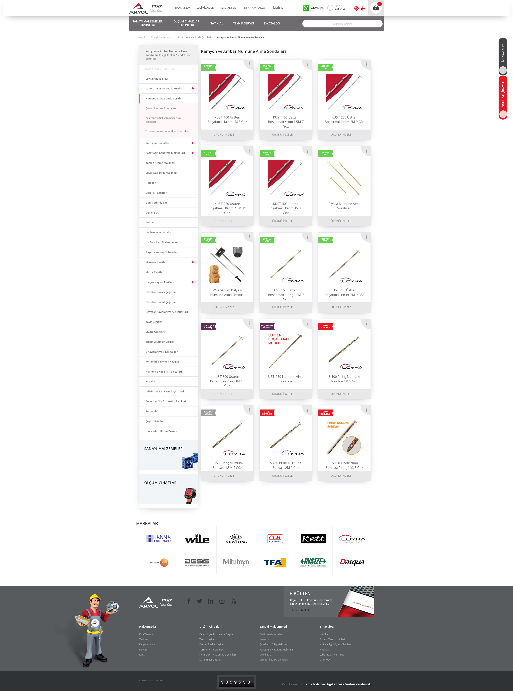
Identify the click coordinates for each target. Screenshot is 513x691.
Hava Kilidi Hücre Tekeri (161, 431)
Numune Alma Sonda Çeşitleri (194, 37)
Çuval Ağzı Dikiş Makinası (161, 172)
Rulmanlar (152, 411)
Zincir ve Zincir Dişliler (160, 341)
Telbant (150, 222)
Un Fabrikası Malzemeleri (161, 242)
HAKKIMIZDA (183, 7)
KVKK (142, 654)
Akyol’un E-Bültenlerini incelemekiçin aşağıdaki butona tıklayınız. (311, 602)
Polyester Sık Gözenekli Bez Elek (165, 401)
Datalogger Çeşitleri (210, 659)
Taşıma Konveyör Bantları (161, 252)
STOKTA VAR (208, 67)
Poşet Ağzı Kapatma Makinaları (165, 153)
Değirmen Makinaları (158, 232)
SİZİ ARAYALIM (503, 53)
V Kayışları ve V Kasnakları (162, 352)
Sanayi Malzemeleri (161, 37)
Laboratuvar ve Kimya (332, 654)
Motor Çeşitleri (155, 272)
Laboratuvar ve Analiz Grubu (163, 88)
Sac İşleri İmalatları (157, 143)
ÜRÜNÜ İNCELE (224, 134)
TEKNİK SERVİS (243, 23)
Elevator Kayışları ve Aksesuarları (166, 312)
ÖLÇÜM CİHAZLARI (187, 23)
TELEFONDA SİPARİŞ (208, 326)
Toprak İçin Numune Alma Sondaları (167, 131)
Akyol (142, 37)
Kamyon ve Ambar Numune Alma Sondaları (163, 119)
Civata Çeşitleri (155, 331)
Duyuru (143, 649)
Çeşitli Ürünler (154, 421)
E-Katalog (327, 626)
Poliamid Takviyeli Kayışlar (162, 361)
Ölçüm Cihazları (210, 626)
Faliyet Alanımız (148, 644)
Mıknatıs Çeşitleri (156, 262)
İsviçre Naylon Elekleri (159, 282)
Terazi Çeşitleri (207, 639)
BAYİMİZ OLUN (205, 7)
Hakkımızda (147, 626)
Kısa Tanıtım (146, 634)
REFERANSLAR (228, 7)
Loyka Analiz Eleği (156, 78)
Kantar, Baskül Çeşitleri (212, 644)
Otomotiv (325, 659)
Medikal (324, 634)
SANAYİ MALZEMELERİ (148, 23)
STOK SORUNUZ (325, 326)
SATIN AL (216, 23)
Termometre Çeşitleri (211, 649)
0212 (340, 7)
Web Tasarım (291, 684)
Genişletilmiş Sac (156, 202)
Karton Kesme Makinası (160, 163)
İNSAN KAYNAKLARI (255, 7)
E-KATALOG (272, 23)
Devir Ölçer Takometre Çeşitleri (217, 634)
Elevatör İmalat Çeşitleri (160, 302)
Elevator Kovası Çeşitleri (160, 292)
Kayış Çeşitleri (154, 322)
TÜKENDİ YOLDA (208, 413)
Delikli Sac (152, 212)
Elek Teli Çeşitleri (156, 193)
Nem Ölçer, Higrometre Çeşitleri (217, 654)
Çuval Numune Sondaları (160, 108)
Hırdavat (324, 649)
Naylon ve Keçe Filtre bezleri (163, 371)
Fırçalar (150, 381)
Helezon (150, 182)
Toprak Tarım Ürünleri (332, 639)
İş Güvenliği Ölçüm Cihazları (335, 644)
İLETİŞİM (278, 7)
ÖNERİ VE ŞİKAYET (503, 94)
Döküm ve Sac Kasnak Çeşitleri (164, 391)
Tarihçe (143, 639)
